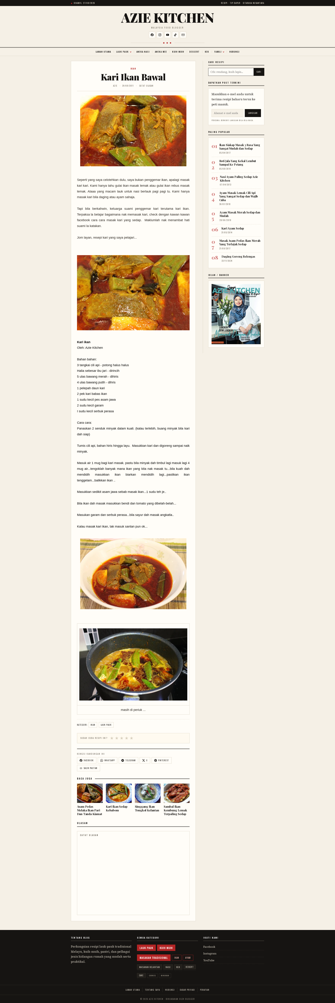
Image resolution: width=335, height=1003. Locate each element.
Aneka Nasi (143, 51)
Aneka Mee (161, 51)
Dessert (194, 51)
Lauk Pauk (122, 51)
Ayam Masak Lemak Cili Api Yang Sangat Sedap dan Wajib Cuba (238, 196)
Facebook (209, 947)
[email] (183, 35)
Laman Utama (103, 51)
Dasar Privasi (187, 989)
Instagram (209, 953)
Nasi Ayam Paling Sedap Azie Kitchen (239, 178)
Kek (207, 51)
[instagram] (160, 35)
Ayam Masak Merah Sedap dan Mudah (239, 214)
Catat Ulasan (146, 85)
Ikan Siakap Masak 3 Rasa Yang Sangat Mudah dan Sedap (239, 146)
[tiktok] (175, 35)
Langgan (253, 113)
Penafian (204, 989)
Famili (218, 51)
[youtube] (167, 35)
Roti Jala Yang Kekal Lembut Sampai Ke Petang (237, 162)
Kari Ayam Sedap (232, 228)
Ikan (133, 68)
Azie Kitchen (167, 17)
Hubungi (234, 51)
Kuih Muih (178, 51)
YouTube (208, 960)
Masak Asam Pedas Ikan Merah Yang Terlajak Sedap (240, 242)
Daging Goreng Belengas (238, 256)
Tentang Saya (152, 989)
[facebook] (152, 35)
